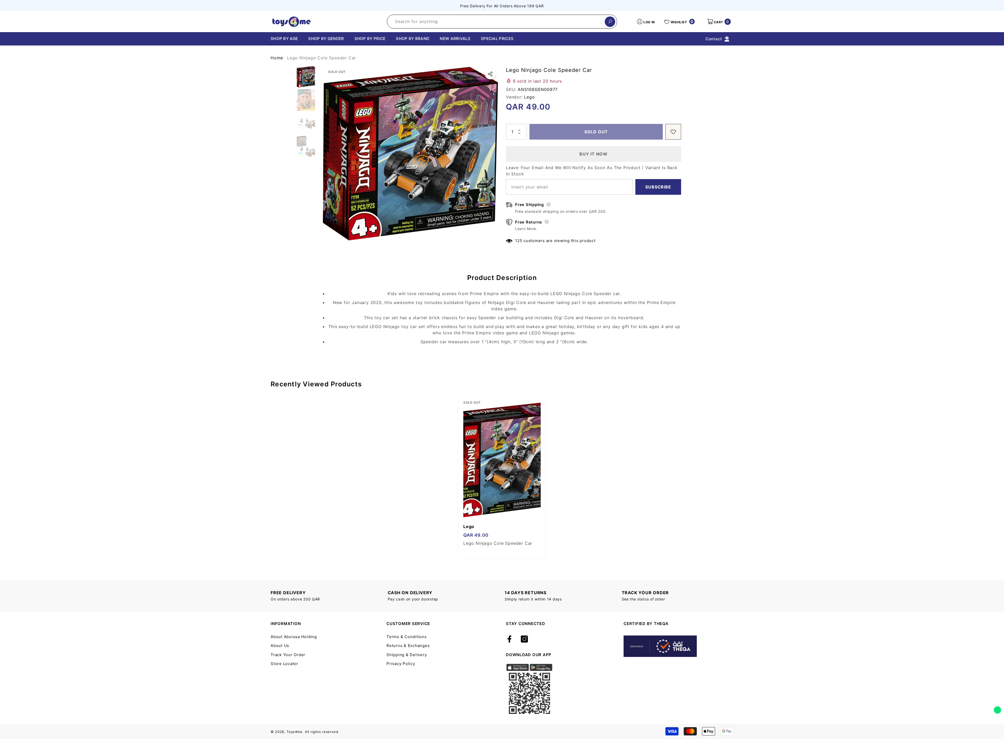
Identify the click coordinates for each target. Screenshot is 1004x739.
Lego (529, 97)
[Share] (490, 74)
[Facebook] (509, 639)
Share (490, 74)
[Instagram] (524, 639)
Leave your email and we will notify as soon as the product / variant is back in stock (592, 170)
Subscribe (658, 187)
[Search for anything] (502, 21)
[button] (718, 21)
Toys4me (295, 732)
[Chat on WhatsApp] (997, 708)
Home (277, 57)
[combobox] (496, 21)
